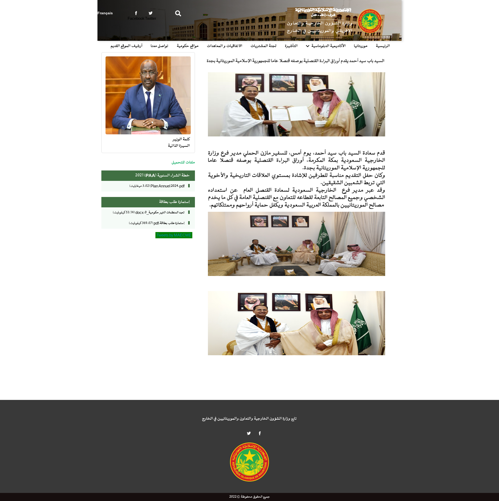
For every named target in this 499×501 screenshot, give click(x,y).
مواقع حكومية (188, 46)
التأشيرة (291, 46)
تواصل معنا (159, 46)
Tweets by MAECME (173, 235)
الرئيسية (383, 46)
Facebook (136, 18)
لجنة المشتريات (264, 46)
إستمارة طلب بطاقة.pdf (169, 223)
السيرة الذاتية (179, 145)
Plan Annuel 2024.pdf (167, 186)
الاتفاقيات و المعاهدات (224, 46)
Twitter (150, 18)
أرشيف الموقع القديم (126, 46)
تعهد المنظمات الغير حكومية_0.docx (160, 212)
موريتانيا (360, 46)
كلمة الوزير (181, 139)
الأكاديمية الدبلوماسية (328, 46)
